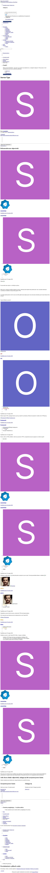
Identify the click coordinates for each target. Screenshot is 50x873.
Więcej (6, 34)
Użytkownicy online (9, 32)
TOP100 (4, 40)
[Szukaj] (0, 51)
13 (5, 275)
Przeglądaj (5, 26)
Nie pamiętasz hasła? (9, 19)
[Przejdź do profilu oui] (25, 350)
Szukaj (6, 37)
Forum (6, 27)
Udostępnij (2, 134)
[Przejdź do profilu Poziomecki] (3, 417)
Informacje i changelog (9, 42)
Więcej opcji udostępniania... (6, 144)
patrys (2, 593)
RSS (4, 811)
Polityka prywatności (7, 821)
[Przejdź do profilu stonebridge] (25, 129)
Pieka (1, 624)
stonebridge (5, 131)
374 (6, 409)
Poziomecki (3, 425)
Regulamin (7, 30)
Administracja (8, 31)
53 (5, 628)
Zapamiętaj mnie (8, 16)
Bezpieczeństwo (11, 132)
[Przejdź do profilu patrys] (5, 585)
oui (1, 358)
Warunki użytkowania (21, 868)
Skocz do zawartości (4, 1)
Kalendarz (7, 29)
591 (6, 429)
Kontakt (4, 822)
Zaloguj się (8, 17)
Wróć (6, 837)
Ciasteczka (5, 823)
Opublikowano (6, 213)
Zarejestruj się (5, 22)
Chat (4, 44)
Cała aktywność (6, 35)
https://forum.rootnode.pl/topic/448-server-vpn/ (9, 135)
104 (6, 605)
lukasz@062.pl (35, 871)
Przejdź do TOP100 (9, 41)
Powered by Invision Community (19, 825)
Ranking (7, 33)
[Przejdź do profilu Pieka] (2, 617)
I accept (2, 870)
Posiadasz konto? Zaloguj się (9, 5)
